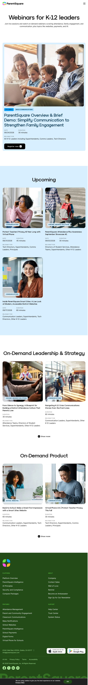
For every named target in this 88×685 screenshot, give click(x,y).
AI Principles (8, 586)
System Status (54, 617)
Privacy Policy (15, 659)
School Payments (10, 632)
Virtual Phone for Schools (13, 640)
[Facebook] (4, 668)
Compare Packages (10, 593)
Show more (45, 436)
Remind (51, 590)
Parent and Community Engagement (17, 613)
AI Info (5, 659)
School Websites (9, 625)
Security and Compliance (13, 590)
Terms (24, 659)
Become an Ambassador (58, 593)
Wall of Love (53, 586)
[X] (9, 668)
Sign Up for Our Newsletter (59, 597)
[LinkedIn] (13, 668)
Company (52, 578)
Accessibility (33, 659)
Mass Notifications (10, 621)
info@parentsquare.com (11, 652)
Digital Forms (8, 636)
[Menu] (84, 3)
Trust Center (53, 613)
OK (68, 682)
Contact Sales (54, 582)
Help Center (53, 609)
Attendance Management (13, 609)
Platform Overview (10, 578)
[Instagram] (18, 668)
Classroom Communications (14, 617)
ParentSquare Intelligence (13, 582)
